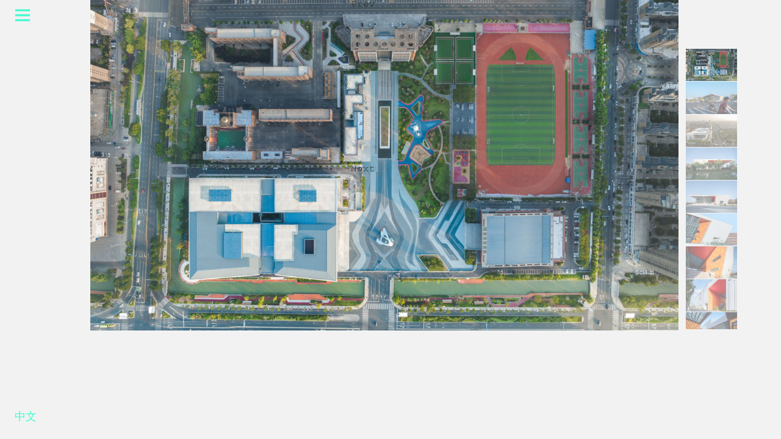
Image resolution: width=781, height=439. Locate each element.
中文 (26, 418)
